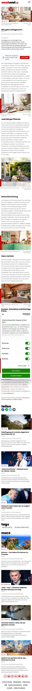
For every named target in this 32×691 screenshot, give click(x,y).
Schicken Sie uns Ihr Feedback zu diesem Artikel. (15, 398)
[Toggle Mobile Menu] (29, 2)
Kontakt (9, 688)
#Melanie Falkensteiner (22, 527)
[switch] (27, 348)
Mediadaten (17, 682)
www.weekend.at (9, 393)
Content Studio (7, 682)
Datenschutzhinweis (15, 685)
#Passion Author (7, 527)
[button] (27, 184)
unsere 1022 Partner (13, 325)
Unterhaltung (6, 584)
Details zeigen (22, 365)
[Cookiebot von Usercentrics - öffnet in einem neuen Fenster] (23, 314)
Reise (4, 549)
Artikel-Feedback (19, 688)
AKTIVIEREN (24, 57)
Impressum (26, 682)
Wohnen (5, 21)
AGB (5, 685)
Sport (4, 502)
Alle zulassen (16, 370)
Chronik (5, 429)
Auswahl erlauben (16, 375)
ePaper (25, 685)
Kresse (28, 223)
